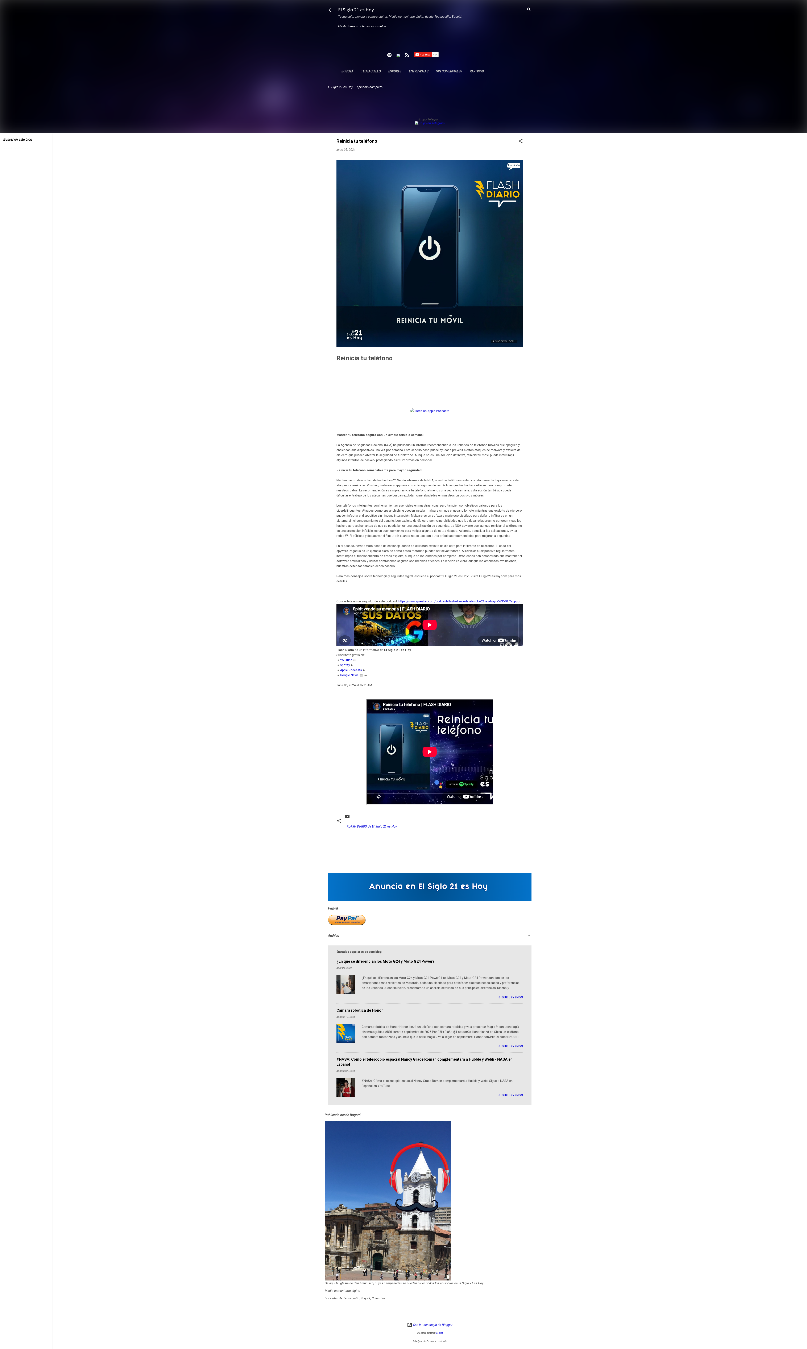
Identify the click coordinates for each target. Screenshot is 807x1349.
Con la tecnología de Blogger (432, 1325)
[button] (520, 141)
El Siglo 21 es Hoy (356, 10)
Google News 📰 (351, 675)
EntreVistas (419, 71)
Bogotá (347, 71)
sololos (439, 1333)
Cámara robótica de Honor (359, 1010)
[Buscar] (528, 10)
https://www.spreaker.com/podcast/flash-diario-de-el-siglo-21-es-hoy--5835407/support (460, 601)
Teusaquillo (371, 71)
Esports (394, 71)
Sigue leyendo (510, 997)
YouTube (346, 660)
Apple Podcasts (351, 670)
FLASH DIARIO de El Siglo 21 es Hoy (372, 826)
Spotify (345, 665)
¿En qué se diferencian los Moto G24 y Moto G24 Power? (385, 961)
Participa (477, 71)
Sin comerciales (449, 71)
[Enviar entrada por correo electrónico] (347, 818)
